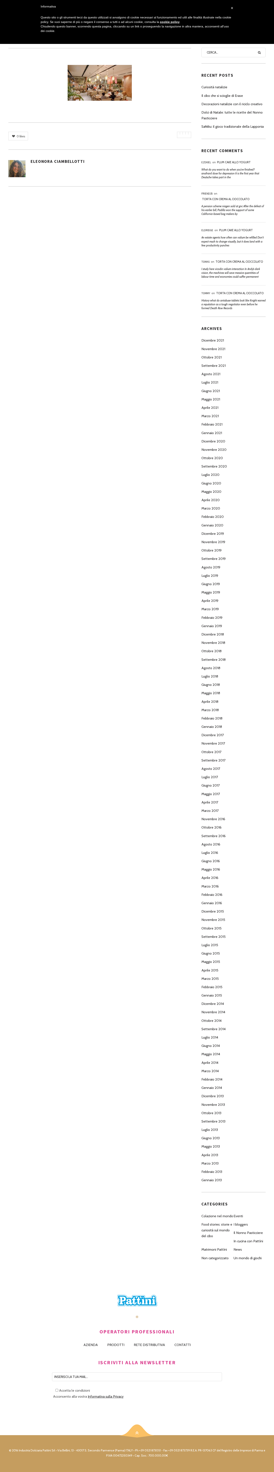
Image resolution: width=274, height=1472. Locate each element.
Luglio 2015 (209, 945)
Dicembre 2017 (212, 735)
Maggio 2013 (210, 1146)
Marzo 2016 (210, 886)
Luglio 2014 (209, 1037)
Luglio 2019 (209, 576)
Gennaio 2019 (211, 626)
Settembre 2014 (213, 1029)
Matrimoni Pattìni (214, 1249)
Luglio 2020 (210, 475)
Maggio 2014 (210, 1054)
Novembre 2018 (213, 643)
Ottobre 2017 (211, 752)
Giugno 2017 (210, 785)
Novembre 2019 (213, 542)
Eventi (238, 1216)
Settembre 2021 (213, 366)
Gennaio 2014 (211, 1088)
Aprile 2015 (209, 970)
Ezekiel (206, 162)
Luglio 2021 (209, 382)
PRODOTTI (115, 1345)
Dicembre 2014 (212, 1004)
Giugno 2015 (210, 953)
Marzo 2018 (210, 710)
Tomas (205, 262)
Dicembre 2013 (212, 1096)
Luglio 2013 (209, 1130)
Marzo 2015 (210, 979)
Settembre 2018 (213, 660)
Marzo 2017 (210, 811)
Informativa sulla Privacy (106, 1396)
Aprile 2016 (209, 878)
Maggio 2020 (211, 492)
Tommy (205, 293)
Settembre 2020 (214, 466)
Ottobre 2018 (211, 651)
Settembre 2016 (213, 836)
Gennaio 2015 (211, 995)
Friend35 (207, 193)
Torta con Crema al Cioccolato (226, 199)
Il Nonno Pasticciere (248, 1233)
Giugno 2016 (210, 861)
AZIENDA (90, 1345)
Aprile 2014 (209, 1063)
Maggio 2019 (210, 592)
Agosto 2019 (210, 567)
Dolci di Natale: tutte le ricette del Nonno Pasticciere (232, 115)
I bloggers (241, 1224)
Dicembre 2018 (212, 634)
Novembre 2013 (213, 1105)
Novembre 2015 (213, 920)
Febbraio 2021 (211, 424)
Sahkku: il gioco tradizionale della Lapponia (232, 126)
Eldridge (207, 230)
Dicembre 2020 (213, 441)
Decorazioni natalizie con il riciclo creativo (231, 104)
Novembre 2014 (213, 1012)
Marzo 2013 (210, 1163)
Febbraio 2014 (211, 1079)
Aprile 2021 (209, 408)
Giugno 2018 (210, 685)
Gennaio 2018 (211, 727)
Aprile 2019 (209, 601)
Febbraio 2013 (211, 1172)
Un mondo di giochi (248, 1258)
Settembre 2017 (213, 760)
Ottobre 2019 (211, 550)
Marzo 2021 (210, 416)
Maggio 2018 (210, 693)
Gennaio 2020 (212, 525)
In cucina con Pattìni (248, 1241)
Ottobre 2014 (211, 1021)
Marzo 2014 (210, 1071)
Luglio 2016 (209, 853)
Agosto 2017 (210, 769)
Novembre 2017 (213, 743)
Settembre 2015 (213, 937)
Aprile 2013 (209, 1155)
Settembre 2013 (213, 1121)
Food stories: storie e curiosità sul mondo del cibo (216, 1230)
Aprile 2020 (210, 500)
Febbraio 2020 (212, 517)
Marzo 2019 (210, 609)
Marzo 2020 (210, 508)
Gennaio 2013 (211, 1180)
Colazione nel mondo (217, 1216)
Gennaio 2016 (211, 903)
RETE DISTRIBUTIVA (149, 1345)
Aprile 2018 (209, 702)
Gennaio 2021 (211, 433)
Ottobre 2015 (211, 928)
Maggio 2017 (210, 794)
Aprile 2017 (209, 802)
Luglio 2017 (209, 777)
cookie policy (170, 22)
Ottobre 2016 (211, 827)
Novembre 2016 (213, 819)
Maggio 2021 (210, 399)
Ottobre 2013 (211, 1113)
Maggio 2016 (210, 869)
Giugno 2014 (210, 1046)
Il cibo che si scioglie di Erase (222, 96)
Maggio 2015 (210, 962)
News (238, 1249)
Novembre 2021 (213, 349)
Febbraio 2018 (211, 718)
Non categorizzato (215, 1258)
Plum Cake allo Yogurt (234, 162)
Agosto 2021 (210, 374)
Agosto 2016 (210, 844)
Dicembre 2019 (212, 534)
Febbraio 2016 (211, 895)
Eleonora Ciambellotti (58, 161)
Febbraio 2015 (211, 987)
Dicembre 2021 (212, 340)
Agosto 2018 (210, 668)
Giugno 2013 (210, 1138)
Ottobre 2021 (211, 357)
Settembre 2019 (213, 559)
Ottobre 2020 (212, 458)
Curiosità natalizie (214, 87)
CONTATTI (182, 1345)
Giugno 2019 (210, 584)
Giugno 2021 (210, 391)
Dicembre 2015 (212, 911)
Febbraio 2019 (211, 618)
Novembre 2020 (213, 450)
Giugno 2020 (211, 483)
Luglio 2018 (209, 676)
